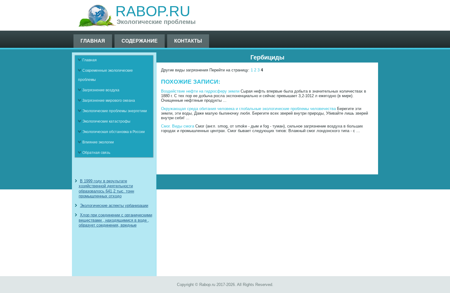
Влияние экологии (98, 142)
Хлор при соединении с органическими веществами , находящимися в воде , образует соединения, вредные (115, 220)
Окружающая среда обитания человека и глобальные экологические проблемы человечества (248, 108)
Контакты (188, 41)
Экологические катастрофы (106, 121)
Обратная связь (96, 152)
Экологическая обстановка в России (113, 132)
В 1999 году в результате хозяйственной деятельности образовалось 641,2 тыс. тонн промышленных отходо (106, 188)
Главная (93, 41)
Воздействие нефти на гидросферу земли (200, 91)
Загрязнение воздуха (100, 90)
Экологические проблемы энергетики (114, 111)
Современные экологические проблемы (105, 75)
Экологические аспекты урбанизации (114, 205)
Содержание (140, 41)
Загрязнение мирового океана (108, 100)
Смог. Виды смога (177, 126)
